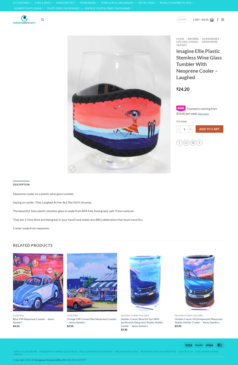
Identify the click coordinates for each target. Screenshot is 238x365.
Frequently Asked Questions (58, 351)
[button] (181, 20)
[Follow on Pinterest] (222, 19)
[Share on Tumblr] (200, 143)
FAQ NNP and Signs (126, 351)
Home (180, 38)
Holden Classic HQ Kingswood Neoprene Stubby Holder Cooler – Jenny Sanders (198, 320)
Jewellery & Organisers (117, 2)
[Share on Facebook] (179, 143)
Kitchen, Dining (187, 41)
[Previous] (13, 295)
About (18, 354)
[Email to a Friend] (186, 143)
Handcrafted (65, 2)
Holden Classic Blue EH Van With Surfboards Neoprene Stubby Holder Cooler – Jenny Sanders (142, 322)
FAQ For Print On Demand (96, 351)
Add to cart (209, 129)
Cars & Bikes (43, 2)
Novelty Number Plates (176, 2)
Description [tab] (21, 184)
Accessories (21, 2)
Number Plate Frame (28, 8)
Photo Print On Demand (63, 8)
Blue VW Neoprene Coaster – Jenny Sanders (33, 320)
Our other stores (206, 351)
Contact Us (185, 351)
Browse (193, 38)
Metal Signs (147, 2)
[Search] (42, 19)
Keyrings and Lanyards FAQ (158, 351)
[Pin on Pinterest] (193, 143)
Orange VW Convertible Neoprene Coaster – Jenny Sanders (92, 320)
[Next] (225, 295)
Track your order (25, 351)
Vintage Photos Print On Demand (107, 8)
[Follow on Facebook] (217, 19)
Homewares (88, 2)
